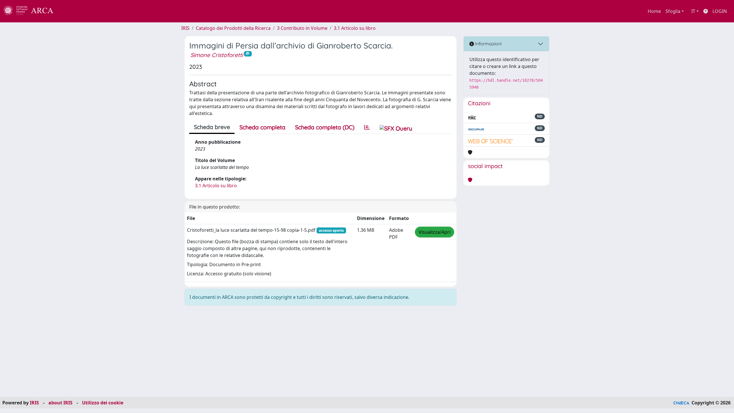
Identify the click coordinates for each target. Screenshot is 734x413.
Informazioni (487, 43)
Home (654, 11)
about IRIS (60, 403)
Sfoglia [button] (672, 11)
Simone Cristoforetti (216, 55)
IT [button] (693, 11)
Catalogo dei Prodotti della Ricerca (233, 28)
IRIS (185, 28)
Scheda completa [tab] (262, 127)
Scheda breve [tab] (212, 126)
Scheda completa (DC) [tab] (324, 127)
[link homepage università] (68, 11)
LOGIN (719, 11)
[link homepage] (31, 11)
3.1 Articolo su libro (355, 28)
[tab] (367, 127)
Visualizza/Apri (434, 232)
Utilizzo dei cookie (102, 403)
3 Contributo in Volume (302, 28)
